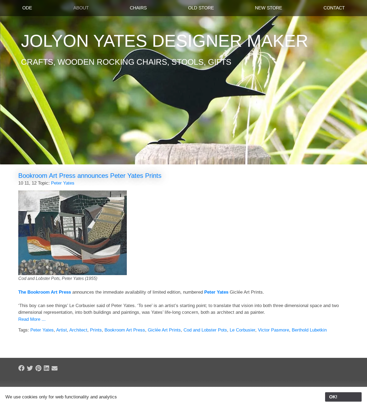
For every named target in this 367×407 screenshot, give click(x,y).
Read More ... (32, 319)
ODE (27, 7)
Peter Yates (62, 183)
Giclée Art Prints (164, 330)
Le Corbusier (242, 330)
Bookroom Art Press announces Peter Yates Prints (89, 175)
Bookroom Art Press (125, 330)
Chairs (138, 7)
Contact (334, 7)
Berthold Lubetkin (309, 330)
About (81, 7)
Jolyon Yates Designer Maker (164, 41)
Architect (78, 330)
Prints (96, 330)
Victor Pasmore (273, 330)
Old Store (201, 7)
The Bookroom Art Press (44, 292)
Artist (61, 330)
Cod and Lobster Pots (205, 330)
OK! (343, 396)
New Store (268, 7)
